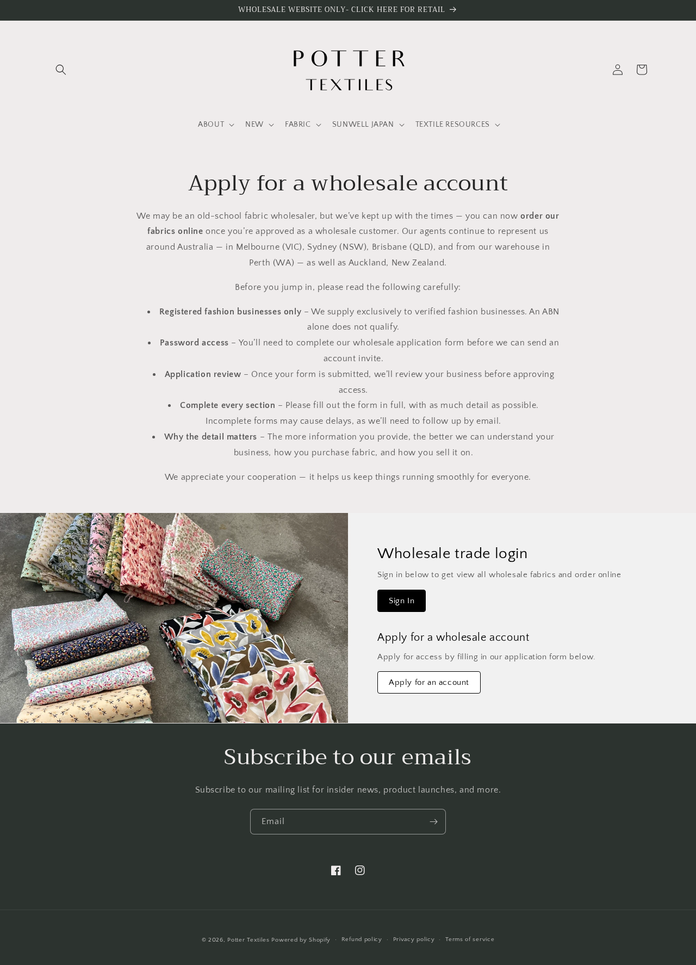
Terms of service (469, 939)
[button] (61, 70)
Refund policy (361, 939)
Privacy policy (414, 939)
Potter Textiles (248, 940)
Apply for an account (429, 682)
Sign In (401, 600)
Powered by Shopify (301, 940)
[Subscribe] (433, 821)
